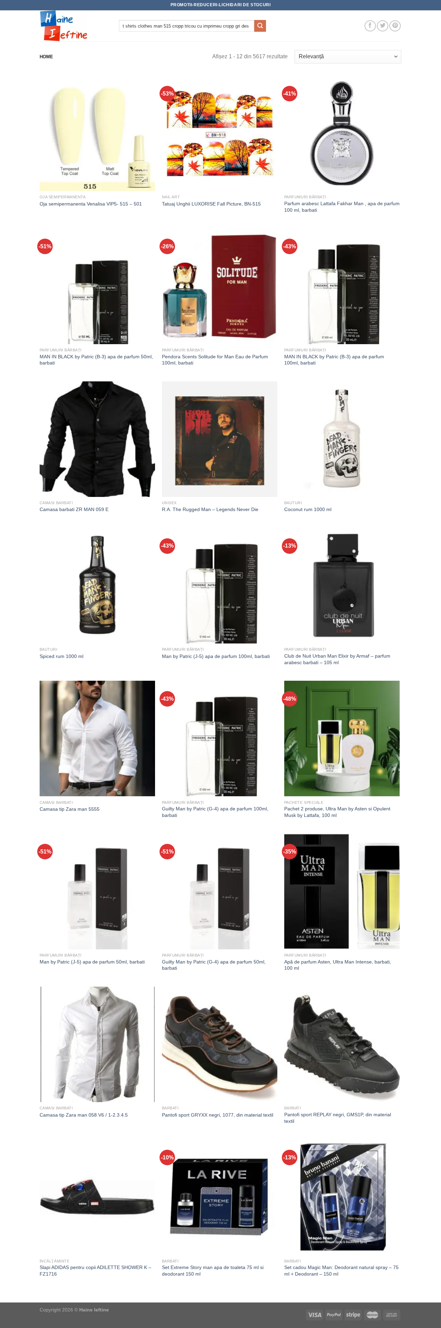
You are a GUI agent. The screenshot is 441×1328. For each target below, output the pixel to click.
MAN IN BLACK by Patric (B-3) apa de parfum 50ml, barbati (96, 360)
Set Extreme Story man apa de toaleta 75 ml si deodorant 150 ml (213, 1271)
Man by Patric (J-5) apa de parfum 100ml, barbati (216, 656)
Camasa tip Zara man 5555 (70, 809)
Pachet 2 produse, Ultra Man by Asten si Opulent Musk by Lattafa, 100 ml (337, 812)
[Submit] (260, 26)
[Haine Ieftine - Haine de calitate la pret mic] (74, 25)
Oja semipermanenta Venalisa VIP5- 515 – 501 (91, 204)
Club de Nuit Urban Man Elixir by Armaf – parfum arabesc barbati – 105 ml (337, 659)
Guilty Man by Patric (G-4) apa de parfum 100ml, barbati (215, 812)
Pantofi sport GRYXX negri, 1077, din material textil (217, 1115)
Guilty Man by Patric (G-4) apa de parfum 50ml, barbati (214, 965)
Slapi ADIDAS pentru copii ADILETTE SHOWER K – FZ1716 (95, 1271)
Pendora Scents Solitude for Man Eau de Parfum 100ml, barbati (215, 360)
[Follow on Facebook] (370, 26)
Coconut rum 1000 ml (307, 509)
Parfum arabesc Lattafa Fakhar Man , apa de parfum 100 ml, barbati (342, 207)
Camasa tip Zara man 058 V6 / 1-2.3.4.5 (84, 1115)
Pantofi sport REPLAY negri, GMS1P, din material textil (337, 1118)
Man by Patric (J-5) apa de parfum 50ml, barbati (92, 962)
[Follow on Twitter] (382, 26)
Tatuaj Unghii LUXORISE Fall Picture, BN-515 (211, 204)
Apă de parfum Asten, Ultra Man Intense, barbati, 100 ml (337, 965)
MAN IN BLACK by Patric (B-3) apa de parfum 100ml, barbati (334, 360)
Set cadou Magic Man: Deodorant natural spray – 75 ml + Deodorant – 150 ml (341, 1271)
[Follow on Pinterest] (395, 26)
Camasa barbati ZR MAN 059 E (74, 509)
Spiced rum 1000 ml (61, 656)
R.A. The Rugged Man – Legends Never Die (210, 509)
